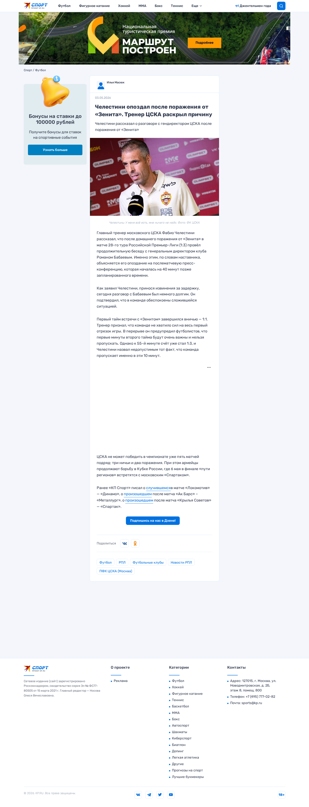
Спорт (28, 70)
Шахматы (179, 732)
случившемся (158, 488)
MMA (142, 6)
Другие (178, 764)
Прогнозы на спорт (187, 770)
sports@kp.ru (252, 703)
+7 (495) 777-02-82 (260, 697)
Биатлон (179, 745)
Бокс (158, 6)
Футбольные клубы (148, 562)
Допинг (178, 751)
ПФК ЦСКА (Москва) (115, 571)
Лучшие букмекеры (188, 777)
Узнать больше (55, 150)
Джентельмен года (255, 6)
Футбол (64, 6)
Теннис (177, 6)
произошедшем (138, 494)
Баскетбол (180, 706)
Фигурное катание (94, 6)
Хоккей (124, 6)
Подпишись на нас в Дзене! (153, 521)
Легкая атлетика (185, 757)
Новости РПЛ (181, 562)
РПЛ (122, 562)
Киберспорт (181, 738)
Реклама (121, 681)
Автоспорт (180, 725)
